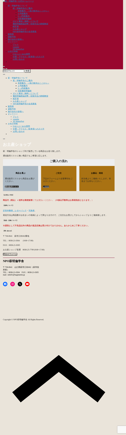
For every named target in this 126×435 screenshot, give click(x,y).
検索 (28, 71)
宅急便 (31, 211)
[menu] (6, 68)
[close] (4, 66)
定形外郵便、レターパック (15, 211)
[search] (4, 68)
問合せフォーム (10, 254)
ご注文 (46, 187)
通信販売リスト (12, 187)
